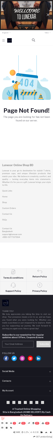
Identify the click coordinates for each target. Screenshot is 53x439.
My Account (8, 390)
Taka (47, 33)
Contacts (6, 381)
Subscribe (44, 344)
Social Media (8, 371)
